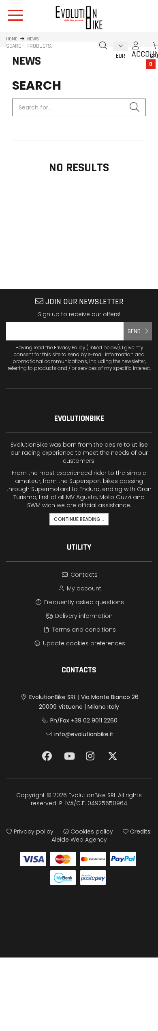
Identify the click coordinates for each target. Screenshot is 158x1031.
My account (83, 588)
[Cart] (148, 46)
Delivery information (83, 616)
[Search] (103, 46)
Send (135, 331)
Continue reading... (79, 519)
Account (136, 49)
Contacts (83, 575)
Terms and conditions (83, 630)
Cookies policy (91, 831)
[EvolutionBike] (79, 17)
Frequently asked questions (83, 602)
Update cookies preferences (83, 643)
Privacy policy (32, 831)
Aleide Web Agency (79, 840)
